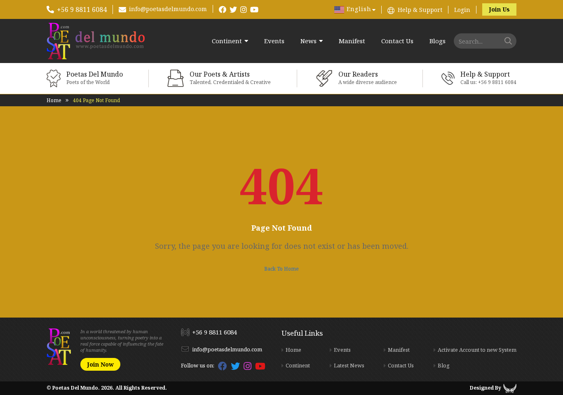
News (308, 41)
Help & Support (420, 10)
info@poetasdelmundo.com (168, 9)
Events (274, 41)
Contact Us (397, 41)
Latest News (349, 365)
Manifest (352, 41)
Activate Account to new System (477, 349)
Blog (444, 365)
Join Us (499, 9)
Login (462, 10)
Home (54, 100)
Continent (227, 41)
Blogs (437, 41)
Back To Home (281, 268)
